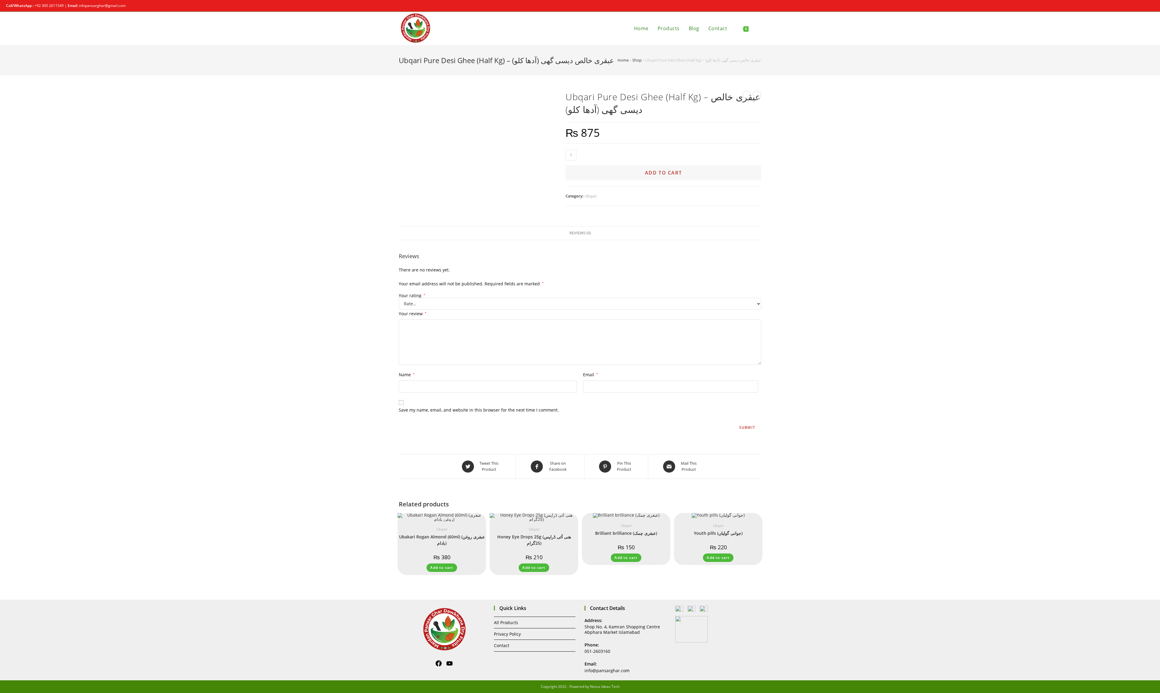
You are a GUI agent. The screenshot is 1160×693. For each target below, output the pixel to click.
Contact (501, 645)
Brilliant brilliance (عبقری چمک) (626, 533)
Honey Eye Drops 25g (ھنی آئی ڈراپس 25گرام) (534, 540)
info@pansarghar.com (607, 670)
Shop (637, 60)
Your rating (412, 296)
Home (623, 60)
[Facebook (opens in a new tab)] (1145, 6)
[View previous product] (746, 95)
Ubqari (591, 196)
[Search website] (759, 28)
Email (590, 374)
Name (407, 374)
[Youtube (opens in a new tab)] (1151, 6)
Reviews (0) (580, 233)
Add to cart (663, 172)
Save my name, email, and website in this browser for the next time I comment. (479, 410)
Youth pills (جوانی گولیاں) (718, 533)
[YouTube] (449, 663)
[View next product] (757, 95)
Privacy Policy (507, 634)
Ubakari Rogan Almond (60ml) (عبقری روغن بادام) (442, 540)
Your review (413, 313)
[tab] (580, 233)
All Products (506, 622)
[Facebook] (438, 663)
